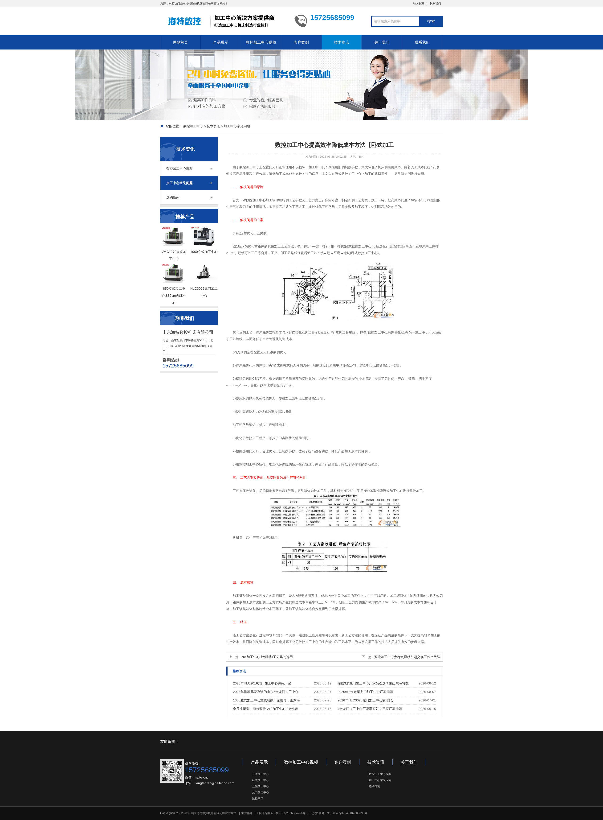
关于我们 (381, 42)
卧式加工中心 (260, 780)
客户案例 (301, 42)
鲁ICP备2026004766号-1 (292, 813)
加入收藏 (418, 3)
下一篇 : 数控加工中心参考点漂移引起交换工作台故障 (401, 657)
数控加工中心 (193, 126)
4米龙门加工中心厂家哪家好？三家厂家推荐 (370, 709)
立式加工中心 (260, 774)
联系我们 (435, 3)
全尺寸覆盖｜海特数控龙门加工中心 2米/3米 (265, 709)
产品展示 (220, 42)
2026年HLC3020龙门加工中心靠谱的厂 (366, 700)
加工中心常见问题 (237, 126)
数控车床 (257, 798)
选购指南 (172, 197)
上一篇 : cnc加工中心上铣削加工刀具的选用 (261, 657)
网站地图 (246, 813)
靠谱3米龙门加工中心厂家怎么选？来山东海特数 (373, 683)
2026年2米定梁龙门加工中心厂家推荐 (365, 692)
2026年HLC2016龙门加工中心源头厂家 (262, 683)
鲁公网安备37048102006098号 (347, 813)
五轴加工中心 (260, 786)
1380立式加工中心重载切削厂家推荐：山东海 (266, 700)
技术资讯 (341, 42)
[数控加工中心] (223, 21)
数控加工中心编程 (179, 168)
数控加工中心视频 (261, 42)
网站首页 (180, 42)
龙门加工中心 (260, 792)
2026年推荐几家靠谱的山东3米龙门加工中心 (265, 692)
